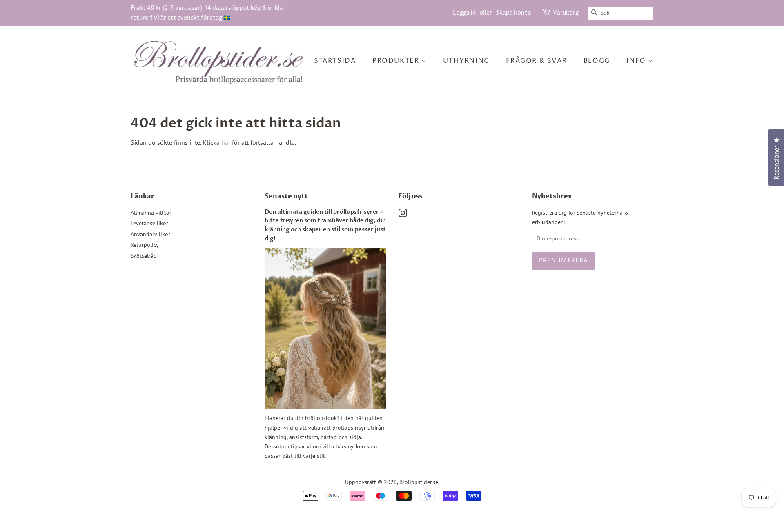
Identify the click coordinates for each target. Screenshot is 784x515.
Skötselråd (144, 256)
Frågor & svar (536, 60)
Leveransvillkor (149, 223)
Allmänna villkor (151, 212)
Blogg (597, 60)
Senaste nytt (286, 196)
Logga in (464, 13)
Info (637, 60)
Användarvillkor (150, 234)
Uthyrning (466, 60)
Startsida (335, 60)
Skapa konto (513, 13)
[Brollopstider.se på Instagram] (402, 214)
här (225, 142)
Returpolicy (145, 245)
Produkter (396, 60)
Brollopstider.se (418, 482)
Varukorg (566, 13)
